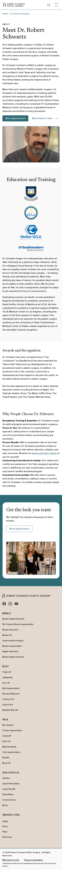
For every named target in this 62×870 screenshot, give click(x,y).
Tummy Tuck (8, 699)
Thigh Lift (6, 672)
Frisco (5, 826)
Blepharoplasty (9, 746)
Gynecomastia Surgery (12, 640)
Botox (5, 805)
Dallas (5, 821)
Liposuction (7, 704)
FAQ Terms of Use (10, 860)
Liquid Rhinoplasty (10, 783)
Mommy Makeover (11, 693)
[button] (56, 4)
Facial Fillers (8, 794)
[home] (14, 4)
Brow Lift (6, 763)
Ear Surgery (7, 725)
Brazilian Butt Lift (10, 710)
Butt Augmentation (11, 688)
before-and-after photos (44, 453)
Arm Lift (5, 683)
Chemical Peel (9, 800)
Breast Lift (7, 635)
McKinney (7, 837)
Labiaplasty (7, 677)
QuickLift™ (6, 736)
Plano (5, 831)
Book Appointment (15, 118)
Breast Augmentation (12, 646)
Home (5, 13)
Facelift (5, 757)
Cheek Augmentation (12, 730)
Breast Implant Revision (13, 657)
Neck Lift (6, 741)
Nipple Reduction (10, 651)
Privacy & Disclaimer (33, 860)
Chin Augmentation (11, 752)
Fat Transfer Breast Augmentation (18, 624)
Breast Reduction (10, 629)
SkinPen (6, 778)
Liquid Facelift (8, 789)
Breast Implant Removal (13, 619)
